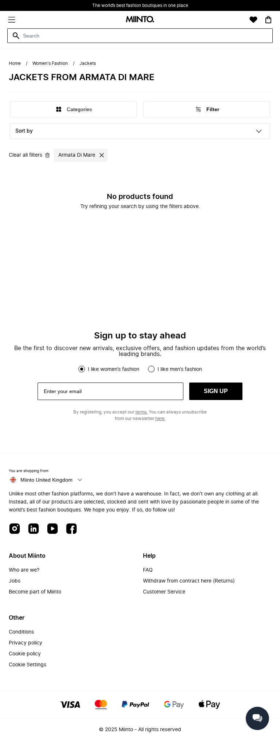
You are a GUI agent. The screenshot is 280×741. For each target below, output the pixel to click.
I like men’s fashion (180, 369)
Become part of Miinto (35, 592)
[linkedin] (33, 529)
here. (160, 418)
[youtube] (52, 529)
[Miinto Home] (140, 20)
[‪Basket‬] (268, 19)
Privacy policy (25, 643)
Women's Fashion (50, 63)
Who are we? (24, 570)
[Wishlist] (253, 19)
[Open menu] (11, 19)
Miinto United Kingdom (46, 480)
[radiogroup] (140, 369)
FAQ (148, 570)
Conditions (21, 632)
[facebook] (71, 529)
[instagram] (14, 529)
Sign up (216, 391)
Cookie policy (25, 653)
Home (15, 63)
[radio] (81, 369)
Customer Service (164, 592)
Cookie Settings (27, 664)
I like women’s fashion (113, 369)
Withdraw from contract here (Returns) (189, 581)
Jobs (14, 581)
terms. (141, 412)
